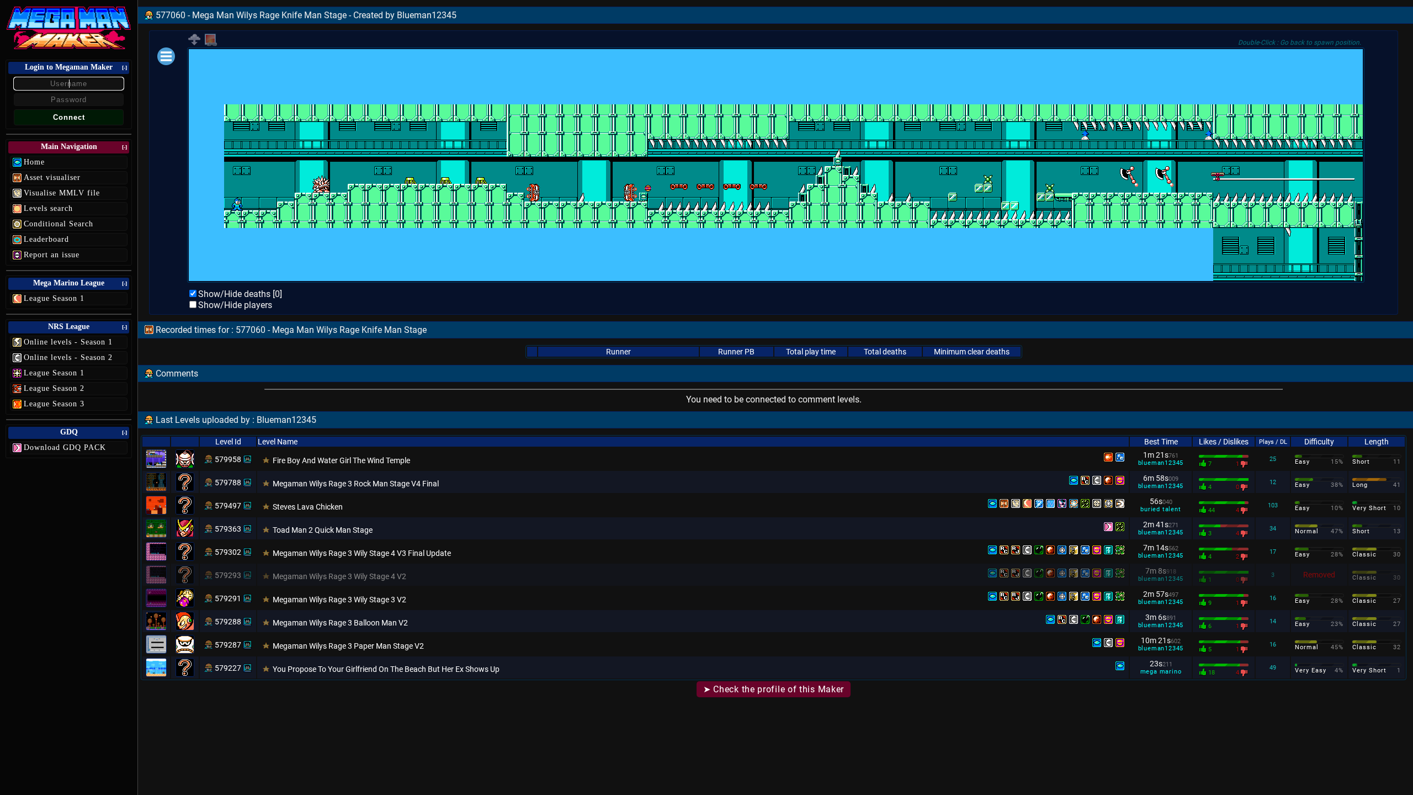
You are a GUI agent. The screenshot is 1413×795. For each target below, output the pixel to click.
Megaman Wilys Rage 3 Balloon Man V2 (340, 622)
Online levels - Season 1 (68, 342)
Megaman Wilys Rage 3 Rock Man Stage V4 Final (356, 483)
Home (34, 162)
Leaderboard (46, 239)
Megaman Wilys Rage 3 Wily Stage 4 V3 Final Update (362, 553)
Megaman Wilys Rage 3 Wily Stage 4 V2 (339, 576)
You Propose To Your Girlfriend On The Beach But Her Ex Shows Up (386, 669)
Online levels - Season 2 (68, 357)
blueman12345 (1161, 463)
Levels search (48, 208)
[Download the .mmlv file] (194, 43)
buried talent (1160, 509)
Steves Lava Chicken (308, 506)
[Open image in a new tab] (210, 44)
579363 (228, 528)
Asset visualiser (52, 177)
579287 (228, 644)
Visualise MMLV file (62, 193)
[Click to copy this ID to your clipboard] (247, 459)
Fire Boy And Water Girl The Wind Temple (341, 460)
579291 (228, 598)
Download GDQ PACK (65, 447)
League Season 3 (54, 404)
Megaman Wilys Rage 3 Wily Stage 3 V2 (339, 599)
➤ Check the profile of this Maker (773, 689)
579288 (228, 621)
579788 (228, 482)
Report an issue (51, 255)
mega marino (1161, 671)
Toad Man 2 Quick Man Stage (323, 530)
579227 (228, 668)
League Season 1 (54, 298)
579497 (228, 505)
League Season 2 (54, 388)
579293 (228, 575)
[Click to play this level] (208, 459)
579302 (228, 552)
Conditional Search (58, 224)
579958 (228, 459)
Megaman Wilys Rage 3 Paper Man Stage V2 (348, 646)
